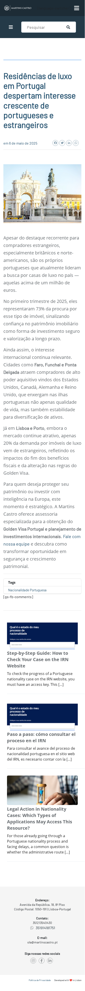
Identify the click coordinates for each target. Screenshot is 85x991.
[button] (11, 27)
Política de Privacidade (40, 980)
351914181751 (45, 928)
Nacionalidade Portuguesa (27, 590)
